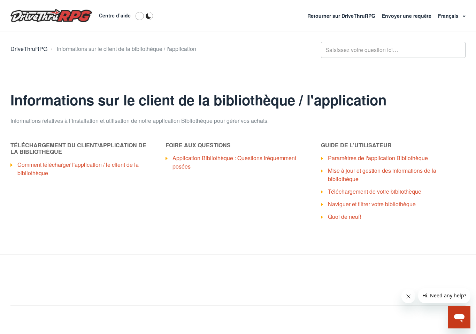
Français (449, 15)
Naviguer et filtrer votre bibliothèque (372, 204)
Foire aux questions (198, 145)
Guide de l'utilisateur (356, 145)
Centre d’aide (115, 15)
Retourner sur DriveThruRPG (342, 15)
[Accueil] (51, 16)
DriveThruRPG (28, 49)
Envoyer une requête (407, 15)
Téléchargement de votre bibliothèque (374, 191)
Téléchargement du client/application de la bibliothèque (78, 148)
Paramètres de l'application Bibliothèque (378, 158)
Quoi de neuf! (344, 217)
